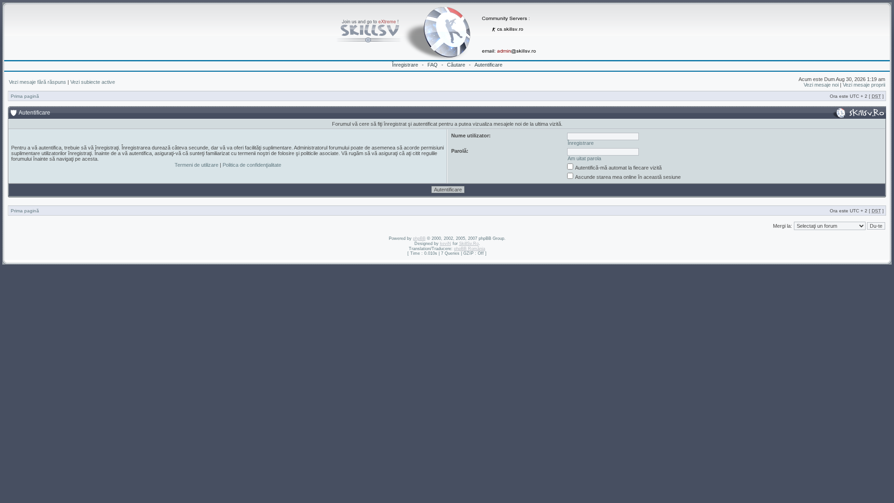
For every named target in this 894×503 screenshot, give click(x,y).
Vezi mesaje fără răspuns (37, 82)
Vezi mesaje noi (821, 85)
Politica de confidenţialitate (252, 165)
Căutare (456, 65)
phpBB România (469, 248)
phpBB (419, 238)
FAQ (432, 65)
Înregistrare (405, 65)
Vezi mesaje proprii (864, 85)
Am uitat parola (584, 158)
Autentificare (488, 65)
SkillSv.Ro (469, 243)
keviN (445, 243)
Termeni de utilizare (196, 165)
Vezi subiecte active (92, 82)
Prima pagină (25, 96)
